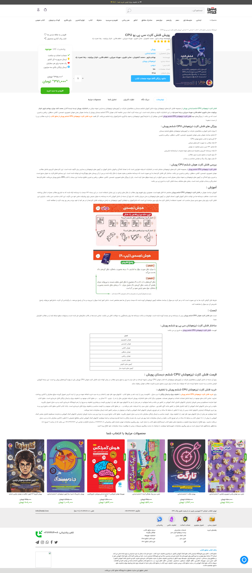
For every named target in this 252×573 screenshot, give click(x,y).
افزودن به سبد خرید (55, 90)
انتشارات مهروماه (150, 536)
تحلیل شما (112, 99)
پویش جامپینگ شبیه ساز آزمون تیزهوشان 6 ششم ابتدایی (106, 494)
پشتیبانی (159, 525)
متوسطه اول (187, 20)
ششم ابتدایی (150, 53)
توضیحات (160, 99)
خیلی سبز (183, 539)
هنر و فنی (125, 20)
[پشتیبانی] (159, 519)
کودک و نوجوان (54, 20)
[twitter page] (55, 542)
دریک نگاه (145, 99)
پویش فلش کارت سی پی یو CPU (170, 30)
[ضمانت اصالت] (185, 519)
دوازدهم (159, 20)
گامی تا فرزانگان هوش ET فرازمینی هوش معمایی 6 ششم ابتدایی (25, 495)
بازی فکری (67, 20)
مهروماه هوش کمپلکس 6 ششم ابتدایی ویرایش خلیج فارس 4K (146, 495)
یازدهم (169, 20)
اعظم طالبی (117, 38)
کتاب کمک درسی (180, 536)
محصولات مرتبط (94, 99)
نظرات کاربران (129, 99)
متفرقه (99, 20)
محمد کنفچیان (149, 38)
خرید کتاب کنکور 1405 (148, 539)
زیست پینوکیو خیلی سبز (178, 533)
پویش (153, 49)
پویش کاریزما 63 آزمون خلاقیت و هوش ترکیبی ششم (65, 494)
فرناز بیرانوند (107, 38)
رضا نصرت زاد (96, 38)
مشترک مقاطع (147, 20)
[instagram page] (42, 542)
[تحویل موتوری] (199, 519)
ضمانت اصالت (185, 525)
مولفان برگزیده (150, 533)
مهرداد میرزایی (127, 38)
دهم (177, 20)
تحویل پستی (212, 525)
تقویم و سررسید (112, 20)
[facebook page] (51, 542)
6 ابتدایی (185, 30)
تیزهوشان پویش (149, 61)
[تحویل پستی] (212, 519)
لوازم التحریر (80, 20)
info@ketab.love (42, 511)
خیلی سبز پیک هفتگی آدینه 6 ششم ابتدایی (186, 494)
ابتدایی (198, 20)
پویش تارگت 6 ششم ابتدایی (227, 494)
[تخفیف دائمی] (171, 519)
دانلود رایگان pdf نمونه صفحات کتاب (150, 78)
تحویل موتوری (199, 525)
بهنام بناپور (159, 38)
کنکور (135, 20)
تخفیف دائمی (171, 525)
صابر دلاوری (138, 38)
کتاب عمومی (40, 20)
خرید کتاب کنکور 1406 (148, 542)
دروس (153, 65)
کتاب (90, 20)
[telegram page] (37, 542)
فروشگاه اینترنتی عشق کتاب (208, 30)
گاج (185, 542)
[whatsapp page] (47, 542)
